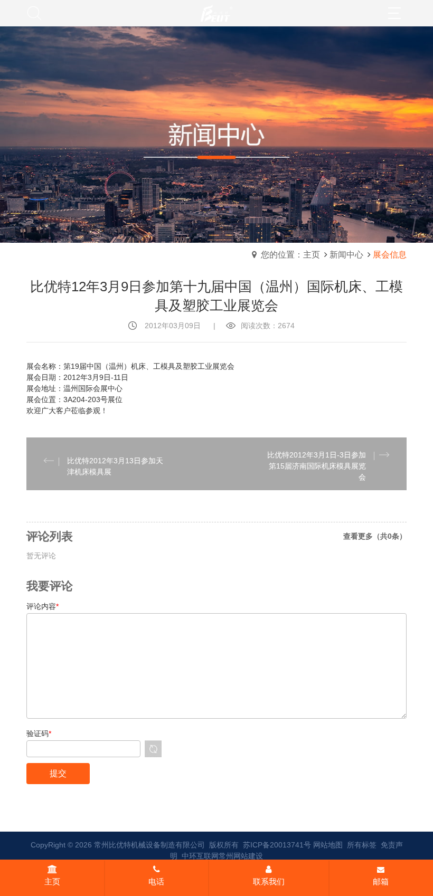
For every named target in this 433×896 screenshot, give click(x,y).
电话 (156, 881)
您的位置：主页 (290, 254)
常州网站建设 (241, 856)
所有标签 (361, 845)
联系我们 (269, 881)
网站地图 (328, 845)
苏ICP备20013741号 (277, 845)
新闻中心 (346, 254)
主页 (52, 881)
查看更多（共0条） (375, 536)
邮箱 (381, 881)
